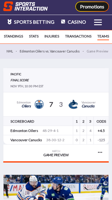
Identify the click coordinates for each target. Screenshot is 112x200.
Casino (76, 22)
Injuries (52, 36)
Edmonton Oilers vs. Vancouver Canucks (50, 51)
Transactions (78, 36)
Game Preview (56, 153)
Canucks (88, 106)
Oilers (26, 106)
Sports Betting (33, 22)
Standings (13, 36)
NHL (10, 51)
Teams (103, 36)
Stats (34, 36)
